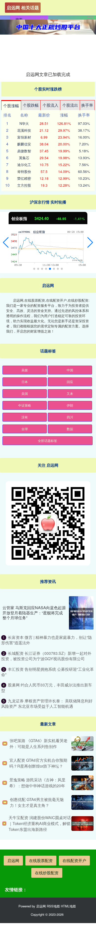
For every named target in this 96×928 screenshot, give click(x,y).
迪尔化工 (24, 164)
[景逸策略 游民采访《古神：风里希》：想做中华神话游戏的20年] (82, 782)
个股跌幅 (31, 105)
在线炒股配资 (47, 873)
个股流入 (50, 105)
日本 (24, 381)
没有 (24, 417)
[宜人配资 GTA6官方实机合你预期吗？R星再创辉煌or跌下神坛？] (82, 763)
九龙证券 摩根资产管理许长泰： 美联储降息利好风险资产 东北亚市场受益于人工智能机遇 (47, 703)
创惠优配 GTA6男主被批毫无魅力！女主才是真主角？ (37, 802)
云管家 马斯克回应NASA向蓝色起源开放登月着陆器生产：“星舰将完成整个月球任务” (34, 613)
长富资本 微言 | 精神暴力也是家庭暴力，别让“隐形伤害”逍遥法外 (46, 639)
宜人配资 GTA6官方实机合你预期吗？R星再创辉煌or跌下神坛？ (38, 763)
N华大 (24, 123)
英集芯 (24, 157)
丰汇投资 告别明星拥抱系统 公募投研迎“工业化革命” (47, 671)
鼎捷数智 (24, 150)
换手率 (87, 105)
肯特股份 (24, 171)
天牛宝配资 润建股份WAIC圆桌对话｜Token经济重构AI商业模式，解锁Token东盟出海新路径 (40, 823)
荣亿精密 (24, 178)
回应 (70, 381)
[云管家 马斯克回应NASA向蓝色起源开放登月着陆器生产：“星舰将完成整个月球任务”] (81, 613)
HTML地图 (68, 906)
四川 (70, 417)
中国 (70, 370)
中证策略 (24, 405)
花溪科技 (24, 130)
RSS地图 (53, 906)
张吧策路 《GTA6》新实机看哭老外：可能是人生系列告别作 (38, 743)
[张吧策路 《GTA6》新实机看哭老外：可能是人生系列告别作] (82, 743)
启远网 (13, 860)
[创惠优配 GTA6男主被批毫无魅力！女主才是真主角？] (82, 802)
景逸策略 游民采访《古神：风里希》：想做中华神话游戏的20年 (37, 782)
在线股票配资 (41, 860)
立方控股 (24, 185)
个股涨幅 (11, 105)
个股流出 (70, 105)
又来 (70, 393)
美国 (24, 393)
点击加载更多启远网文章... (48, 74)
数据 (70, 428)
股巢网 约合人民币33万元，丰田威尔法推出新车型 (46, 687)
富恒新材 (24, 137)
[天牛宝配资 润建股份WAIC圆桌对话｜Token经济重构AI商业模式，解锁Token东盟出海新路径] (82, 823)
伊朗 (70, 405)
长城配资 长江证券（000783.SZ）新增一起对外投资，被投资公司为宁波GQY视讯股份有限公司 (46, 655)
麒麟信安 (24, 144)
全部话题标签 (47, 440)
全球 (24, 428)
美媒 (24, 370)
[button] (5, 242)
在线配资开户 (74, 860)
